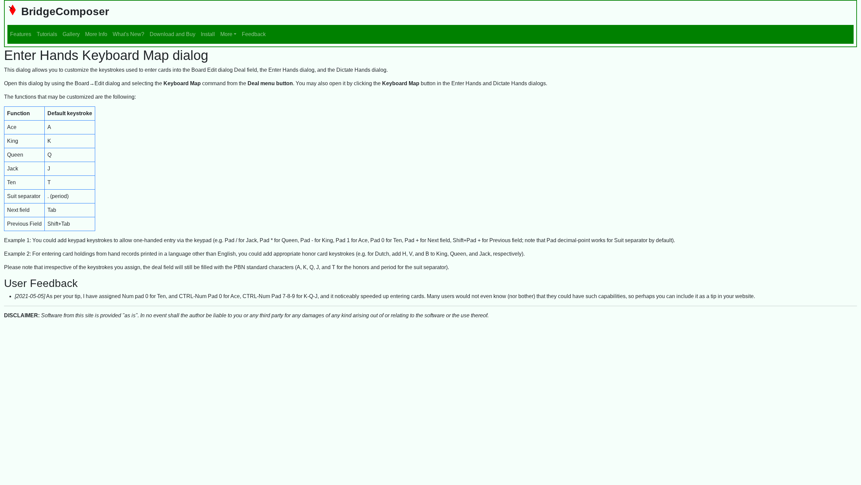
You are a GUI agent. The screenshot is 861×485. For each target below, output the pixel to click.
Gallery (71, 34)
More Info (96, 34)
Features (20, 34)
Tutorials (47, 34)
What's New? (128, 34)
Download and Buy (172, 34)
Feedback (254, 34)
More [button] (226, 34)
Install (208, 34)
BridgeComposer (63, 11)
